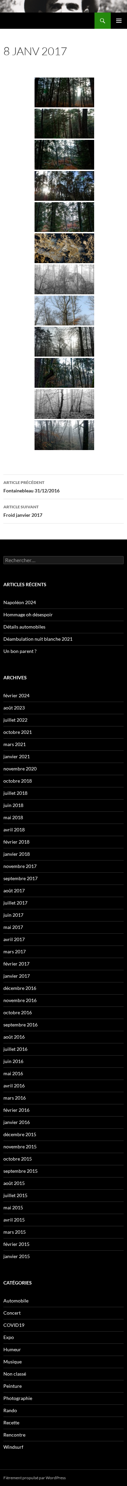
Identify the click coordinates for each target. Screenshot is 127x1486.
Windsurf (13, 1447)
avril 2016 (14, 1085)
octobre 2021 (17, 732)
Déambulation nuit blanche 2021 (37, 639)
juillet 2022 (15, 720)
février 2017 (16, 964)
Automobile (15, 1300)
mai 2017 (13, 927)
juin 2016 (13, 1061)
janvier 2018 (16, 854)
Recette (11, 1422)
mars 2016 (14, 1098)
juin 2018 (13, 805)
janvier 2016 (16, 1122)
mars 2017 (14, 951)
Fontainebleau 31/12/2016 (31, 486)
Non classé (14, 1374)
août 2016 (14, 1037)
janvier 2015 (16, 1256)
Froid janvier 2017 (22, 511)
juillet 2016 (15, 1049)
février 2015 (16, 1244)
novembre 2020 (20, 768)
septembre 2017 (20, 878)
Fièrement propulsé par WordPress (34, 1477)
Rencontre (14, 1435)
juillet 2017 (15, 903)
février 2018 (16, 842)
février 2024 (16, 695)
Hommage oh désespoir (28, 614)
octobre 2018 (17, 781)
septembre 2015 (20, 1171)
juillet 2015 (15, 1195)
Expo (8, 1337)
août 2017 (14, 890)
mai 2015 (13, 1207)
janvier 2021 (16, 756)
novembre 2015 (20, 1146)
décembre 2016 (19, 988)
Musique (12, 1361)
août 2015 (14, 1183)
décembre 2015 (19, 1134)
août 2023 (14, 707)
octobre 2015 (17, 1159)
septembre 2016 (20, 1024)
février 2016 (16, 1110)
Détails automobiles (24, 627)
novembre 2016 (20, 1000)
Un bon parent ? (20, 651)
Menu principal (119, 21)
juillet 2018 (15, 793)
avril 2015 (14, 1220)
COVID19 (13, 1325)
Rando (10, 1410)
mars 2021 (14, 744)
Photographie (17, 1398)
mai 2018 (13, 817)
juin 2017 (13, 915)
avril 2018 (14, 829)
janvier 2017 (16, 976)
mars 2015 (14, 1232)
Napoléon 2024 (19, 602)
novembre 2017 (20, 866)
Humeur (12, 1349)
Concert (12, 1313)
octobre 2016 (17, 1012)
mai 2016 (13, 1073)
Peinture (12, 1386)
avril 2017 (14, 939)
